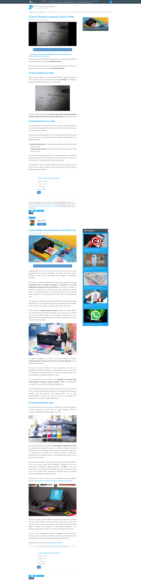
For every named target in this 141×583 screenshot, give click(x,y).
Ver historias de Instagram (85, 2)
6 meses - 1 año (42, 184)
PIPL (77, 2)
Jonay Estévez (32, 19)
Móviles (31, 213)
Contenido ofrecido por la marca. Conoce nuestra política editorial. (52, 546)
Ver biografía (41, 224)
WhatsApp (36, 206)
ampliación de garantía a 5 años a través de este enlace (54, 481)
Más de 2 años (42, 189)
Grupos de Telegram (93, 1)
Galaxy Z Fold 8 (62, 1)
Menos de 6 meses (43, 181)
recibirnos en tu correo (51, 206)
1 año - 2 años (41, 186)
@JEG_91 (39, 222)
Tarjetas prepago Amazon (82, 1)
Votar (39, 192)
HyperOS (45, 1)
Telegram (42, 206)
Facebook (72, 205)
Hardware (31, 578)
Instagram (31, 206)
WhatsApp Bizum (71, 1)
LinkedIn (44, 222)
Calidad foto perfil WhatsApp (56, 2)
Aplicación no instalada (69, 2)
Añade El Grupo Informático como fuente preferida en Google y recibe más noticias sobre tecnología (53, 49)
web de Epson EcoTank (54, 543)
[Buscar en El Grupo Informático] (111, 2)
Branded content (33, 233)
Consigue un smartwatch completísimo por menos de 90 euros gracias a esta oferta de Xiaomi (50, 55)
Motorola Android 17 (53, 1)
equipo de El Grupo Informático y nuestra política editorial (44, 205)
